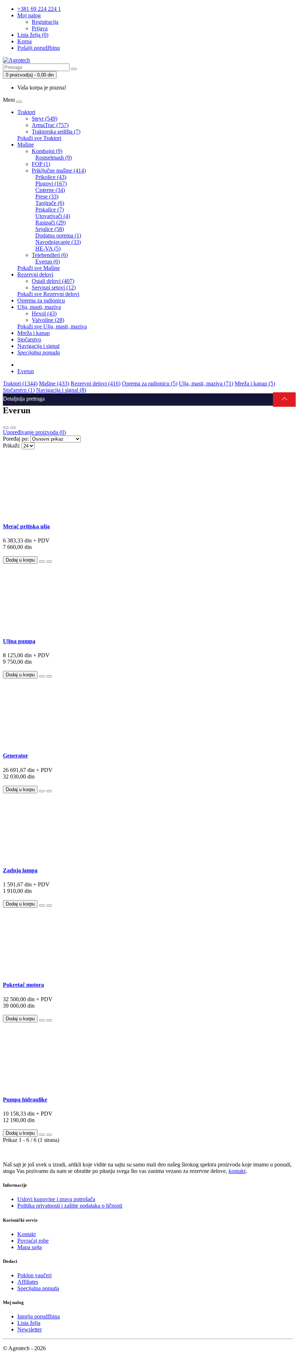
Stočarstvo (29, 339)
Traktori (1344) (20, 383)
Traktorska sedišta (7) (56, 131)
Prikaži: (11, 445)
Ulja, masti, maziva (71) (206, 383)
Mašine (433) (54, 383)
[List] (6, 428)
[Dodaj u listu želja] (42, 561)
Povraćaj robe (33, 1241)
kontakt (237, 1171)
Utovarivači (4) (52, 216)
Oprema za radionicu (41, 300)
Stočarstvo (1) (19, 390)
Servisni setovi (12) (54, 287)
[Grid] (13, 428)
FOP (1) (41, 164)
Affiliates (27, 1282)
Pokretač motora (23, 985)
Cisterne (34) (50, 190)
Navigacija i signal (38, 346)
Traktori (26, 112)
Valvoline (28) (48, 320)
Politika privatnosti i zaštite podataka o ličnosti (69, 1206)
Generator (15, 756)
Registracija (45, 22)
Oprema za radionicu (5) (149, 383)
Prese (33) (46, 196)
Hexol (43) (44, 313)
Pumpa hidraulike (25, 1099)
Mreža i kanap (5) (255, 383)
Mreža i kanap (33, 333)
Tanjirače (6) (49, 203)
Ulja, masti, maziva (39, 307)
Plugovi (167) (51, 183)
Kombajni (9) (47, 151)
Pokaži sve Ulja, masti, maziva (52, 326)
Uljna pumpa (19, 641)
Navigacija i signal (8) (61, 390)
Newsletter (29, 1329)
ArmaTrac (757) (50, 125)
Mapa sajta (29, 1247)
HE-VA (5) (48, 248)
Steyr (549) (44, 118)
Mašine (25, 144)
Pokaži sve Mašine (38, 268)
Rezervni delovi (35, 274)
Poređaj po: (16, 439)
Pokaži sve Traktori (39, 138)
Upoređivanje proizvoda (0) (34, 432)
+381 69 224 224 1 (39, 9)
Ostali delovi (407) (53, 281)
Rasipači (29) (50, 222)
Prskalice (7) (49, 209)
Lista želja (28, 1323)
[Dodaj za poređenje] (49, 561)
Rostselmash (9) (53, 157)
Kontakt (26, 1234)
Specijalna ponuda (38, 1288)
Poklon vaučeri (34, 1275)
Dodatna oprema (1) (58, 235)
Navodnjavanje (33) (58, 242)
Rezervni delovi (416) (95, 383)
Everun (25, 371)
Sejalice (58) (49, 229)
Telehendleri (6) (50, 255)
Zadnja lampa (20, 870)
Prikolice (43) (50, 177)
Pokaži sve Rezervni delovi (48, 294)
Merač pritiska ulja (26, 526)
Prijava (40, 28)
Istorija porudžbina (38, 1316)
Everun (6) (47, 261)
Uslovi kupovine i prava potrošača (56, 1199)
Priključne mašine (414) (59, 170)
